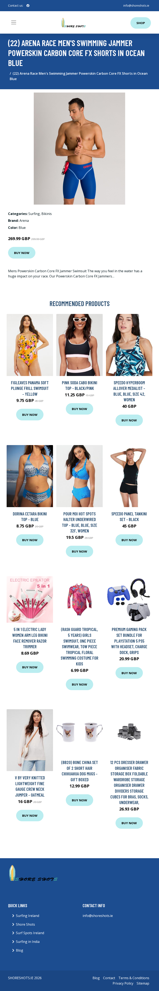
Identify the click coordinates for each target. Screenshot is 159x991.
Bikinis (46, 213)
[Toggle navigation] (13, 22)
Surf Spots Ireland (30, 933)
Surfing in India (28, 941)
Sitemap (143, 983)
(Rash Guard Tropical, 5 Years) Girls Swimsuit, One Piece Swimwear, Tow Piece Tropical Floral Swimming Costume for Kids (79, 646)
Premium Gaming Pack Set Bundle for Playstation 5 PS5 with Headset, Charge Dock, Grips (129, 641)
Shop (140, 23)
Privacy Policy (123, 983)
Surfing (34, 213)
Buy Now (21, 253)
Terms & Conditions (133, 978)
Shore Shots (25, 924)
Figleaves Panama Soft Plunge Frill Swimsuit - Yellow (30, 388)
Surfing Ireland (27, 915)
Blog (19, 950)
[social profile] (28, 6)
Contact (109, 978)
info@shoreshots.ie (136, 5)
